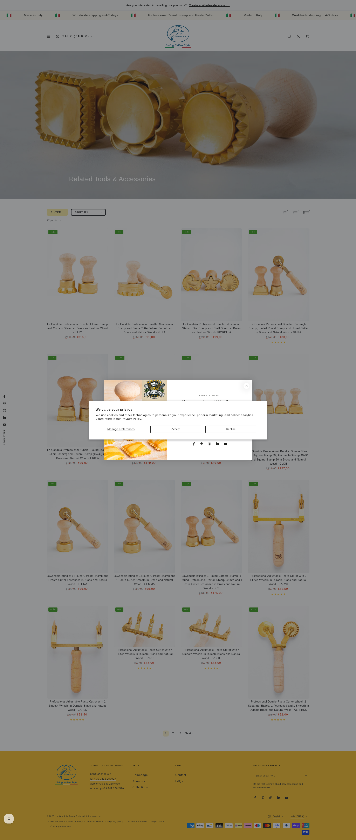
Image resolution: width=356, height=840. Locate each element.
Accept (175, 429)
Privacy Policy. (132, 418)
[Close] (246, 386)
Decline (231, 429)
